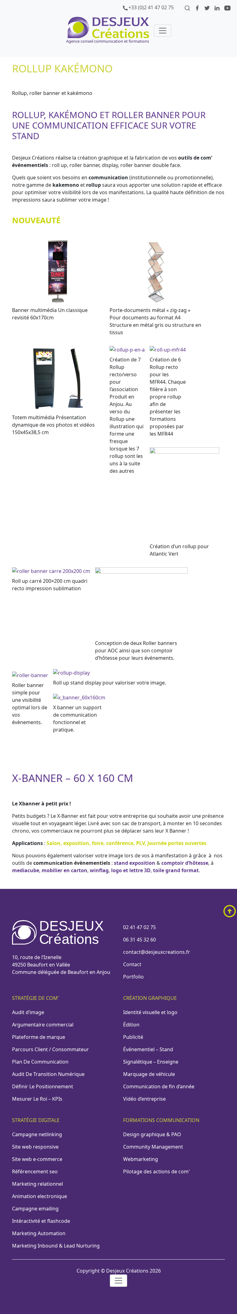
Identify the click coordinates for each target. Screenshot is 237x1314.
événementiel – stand (148, 1049)
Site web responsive (35, 1146)
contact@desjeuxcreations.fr (156, 952)
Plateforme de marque (38, 1037)
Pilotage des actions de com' (156, 1171)
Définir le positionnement (42, 1086)
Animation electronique (39, 1196)
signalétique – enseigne (150, 1061)
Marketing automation (38, 1233)
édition (131, 1024)
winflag (99, 870)
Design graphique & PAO (152, 1134)
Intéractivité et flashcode (41, 1221)
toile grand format (176, 870)
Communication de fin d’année (158, 1086)
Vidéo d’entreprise (144, 1098)
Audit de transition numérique (48, 1074)
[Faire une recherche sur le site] (188, 7)
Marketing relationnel (37, 1183)
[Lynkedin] (217, 7)
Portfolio (133, 976)
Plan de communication (40, 1061)
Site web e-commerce (37, 1159)
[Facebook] (198, 7)
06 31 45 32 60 (139, 939)
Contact (132, 964)
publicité (133, 1037)
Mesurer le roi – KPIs (37, 1098)
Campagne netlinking (37, 1134)
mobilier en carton (64, 870)
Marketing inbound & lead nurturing (56, 1245)
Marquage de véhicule (149, 1074)
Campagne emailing (35, 1208)
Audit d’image (28, 1012)
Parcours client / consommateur (50, 1049)
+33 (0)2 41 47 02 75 (151, 7)
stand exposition (134, 863)
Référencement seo (35, 1171)
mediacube (25, 870)
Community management (153, 1146)
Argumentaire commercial (42, 1024)
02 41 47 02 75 (139, 927)
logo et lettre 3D (131, 870)
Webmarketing (140, 1159)
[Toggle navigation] (162, 30)
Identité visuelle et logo (150, 1012)
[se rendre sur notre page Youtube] (227, 7)
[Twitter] (207, 7)
